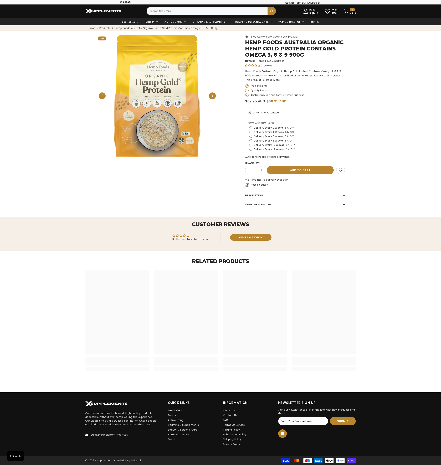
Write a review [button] (251, 239)
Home (91, 29)
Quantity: (252, 164)
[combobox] (207, 12)
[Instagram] (282, 435)
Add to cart (300, 171)
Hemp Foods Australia (270, 62)
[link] (340, 171)
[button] (102, 97)
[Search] (211, 12)
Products (105, 29)
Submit (342, 422)
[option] (220, 3)
